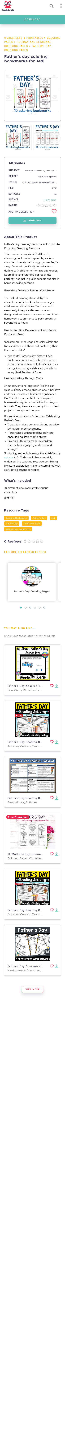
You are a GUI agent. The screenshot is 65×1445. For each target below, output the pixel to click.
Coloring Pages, (30, 182)
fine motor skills (32, 523)
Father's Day (39, 518)
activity (8, 457)
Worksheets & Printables (23, 38)
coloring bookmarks (16, 518)
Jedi (53, 518)
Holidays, (50, 170)
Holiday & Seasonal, (35, 170)
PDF (54, 188)
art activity (12, 523)
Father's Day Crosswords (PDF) (29, 966)
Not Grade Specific (47, 176)
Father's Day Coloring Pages (32, 591)
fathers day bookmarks (18, 529)
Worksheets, (45, 182)
